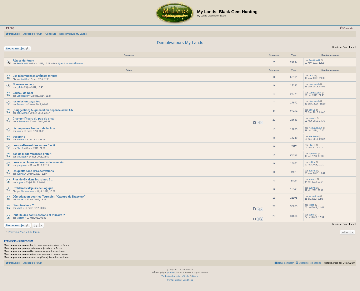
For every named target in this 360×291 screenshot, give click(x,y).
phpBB (170, 272)
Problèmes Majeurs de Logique (33, 188)
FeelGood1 (22, 63)
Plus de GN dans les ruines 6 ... (33, 179)
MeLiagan (21, 156)
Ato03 (24, 79)
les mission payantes (26, 101)
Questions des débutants (71, 63)
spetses (313, 153)
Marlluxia (313, 136)
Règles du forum (23, 60)
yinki (19, 131)
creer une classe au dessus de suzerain (38, 162)
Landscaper (23, 95)
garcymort (22, 165)
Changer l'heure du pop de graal (33, 118)
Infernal (20, 139)
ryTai (19, 87)
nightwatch (314, 84)
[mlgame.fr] (174, 12)
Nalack (312, 118)
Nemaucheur (315, 128)
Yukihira (21, 174)
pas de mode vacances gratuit (32, 153)
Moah (19, 208)
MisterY (20, 218)
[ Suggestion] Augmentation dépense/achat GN (43, 110)
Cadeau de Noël (23, 92)
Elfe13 (312, 109)
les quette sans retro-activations (33, 171)
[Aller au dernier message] (322, 60)
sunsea (312, 179)
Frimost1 (21, 104)
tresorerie (19, 136)
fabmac (20, 199)
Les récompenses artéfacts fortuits (35, 75)
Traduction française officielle (175, 276)
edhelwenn (22, 113)
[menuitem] (10, 28)
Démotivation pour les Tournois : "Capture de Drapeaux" (49, 196)
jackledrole (314, 196)
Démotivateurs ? (23, 205)
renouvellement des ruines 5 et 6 (34, 145)
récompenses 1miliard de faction (34, 128)
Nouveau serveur (23, 84)
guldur (312, 162)
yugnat (20, 182)
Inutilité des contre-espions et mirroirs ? (39, 215)
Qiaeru (195, 276)
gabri (311, 214)
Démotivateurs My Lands (180, 42)
